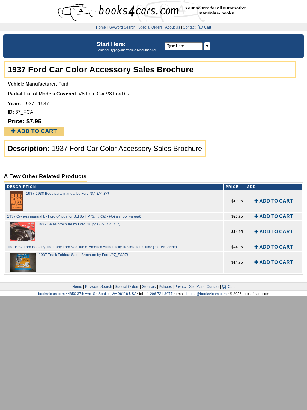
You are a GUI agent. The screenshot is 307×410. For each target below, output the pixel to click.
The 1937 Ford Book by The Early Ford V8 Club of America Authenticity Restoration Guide (92, 247)
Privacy (180, 287)
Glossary (149, 287)
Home (101, 27)
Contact (189, 27)
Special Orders (150, 27)
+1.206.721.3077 (159, 294)
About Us (172, 27)
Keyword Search (122, 27)
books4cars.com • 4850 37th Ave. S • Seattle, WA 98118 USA (87, 294)
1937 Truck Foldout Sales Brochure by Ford (83, 255)
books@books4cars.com (206, 294)
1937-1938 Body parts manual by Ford (67, 193)
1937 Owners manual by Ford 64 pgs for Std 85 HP (74, 216)
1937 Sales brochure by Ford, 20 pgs (79, 224)
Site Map (196, 287)
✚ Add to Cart (34, 131)
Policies (165, 287)
